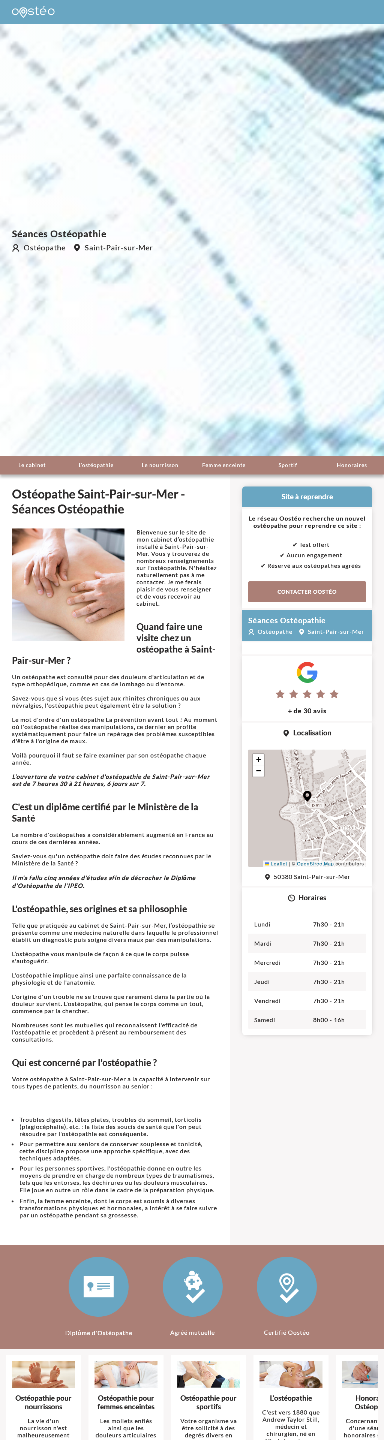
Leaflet (278, 863)
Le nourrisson (160, 465)
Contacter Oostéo (307, 591)
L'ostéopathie (96, 465)
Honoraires (352, 465)
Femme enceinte (224, 465)
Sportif (288, 465)
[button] (307, 796)
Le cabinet (32, 465)
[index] (33, 12)
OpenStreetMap (315, 863)
